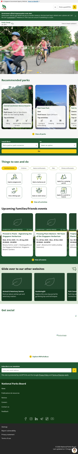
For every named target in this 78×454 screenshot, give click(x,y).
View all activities (40, 202)
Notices (4, 398)
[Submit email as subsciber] (74, 370)
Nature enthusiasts (39, 168)
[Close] (75, 16)
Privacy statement (8, 434)
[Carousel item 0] (38, 72)
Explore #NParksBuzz (41, 357)
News (3, 388)
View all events (40, 260)
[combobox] (20, 145)
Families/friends (9, 168)
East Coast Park (43, 108)
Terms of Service (58, 375)
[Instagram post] (10, 323)
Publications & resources (11, 393)
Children (24, 168)
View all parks (40, 134)
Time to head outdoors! (69, 23)
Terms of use (6, 438)
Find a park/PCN (65, 7)
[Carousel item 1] (40, 72)
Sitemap (4, 427)
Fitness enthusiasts (67, 168)
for (41, 141)
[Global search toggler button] (74, 7)
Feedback (5, 411)
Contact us (5, 407)
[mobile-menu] (55, 7)
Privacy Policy (44, 375)
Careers (4, 402)
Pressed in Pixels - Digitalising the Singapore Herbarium (17, 235)
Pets (53, 168)
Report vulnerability (9, 431)
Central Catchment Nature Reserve (17, 106)
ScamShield (11, 17)
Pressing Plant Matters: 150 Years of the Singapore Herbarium (50, 235)
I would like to (6, 141)
